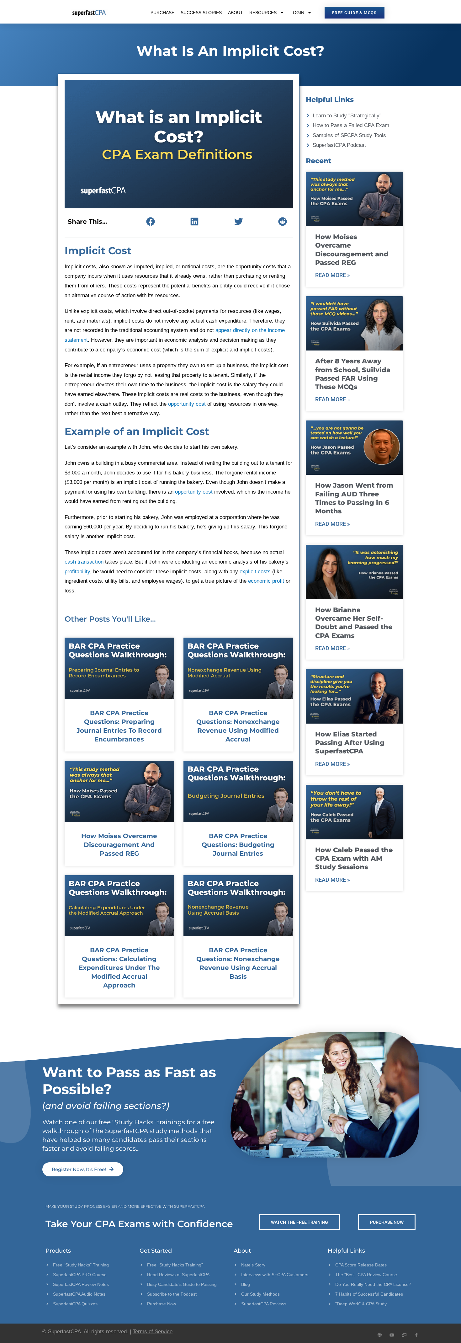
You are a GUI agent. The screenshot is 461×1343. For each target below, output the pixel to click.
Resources (263, 12)
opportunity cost (187, 404)
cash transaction (84, 562)
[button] (150, 221)
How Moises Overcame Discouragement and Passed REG (119, 844)
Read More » (332, 275)
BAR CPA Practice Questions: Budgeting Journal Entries (238, 844)
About (235, 12)
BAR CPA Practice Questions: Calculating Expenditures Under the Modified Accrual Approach (119, 967)
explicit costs (255, 572)
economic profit (266, 581)
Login (297, 12)
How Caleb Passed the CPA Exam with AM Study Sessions (354, 858)
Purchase (162, 12)
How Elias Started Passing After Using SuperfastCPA (349, 742)
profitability (77, 572)
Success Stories (201, 12)
